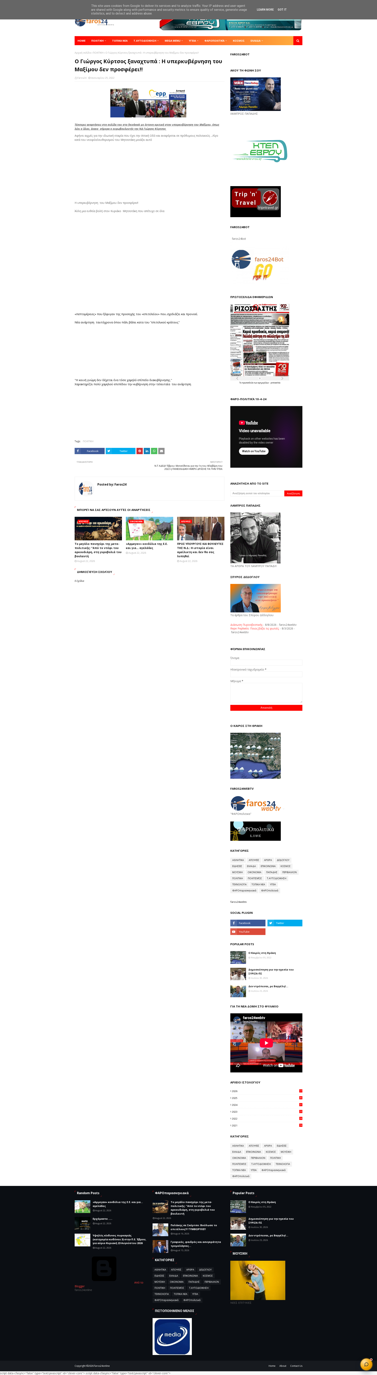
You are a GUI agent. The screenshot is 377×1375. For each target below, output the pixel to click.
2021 (267, 1125)
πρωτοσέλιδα (248, 382)
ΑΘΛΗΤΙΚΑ (238, 860)
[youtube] (247, 931)
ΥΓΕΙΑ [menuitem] (192, 40)
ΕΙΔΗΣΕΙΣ (237, 866)
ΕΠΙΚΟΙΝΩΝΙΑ (268, 866)
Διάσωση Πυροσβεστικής (246, 625)
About (282, 1366)
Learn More (265, 9)
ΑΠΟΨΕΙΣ (254, 860)
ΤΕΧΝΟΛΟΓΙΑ (239, 884)
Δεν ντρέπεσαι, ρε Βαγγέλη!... (268, 986)
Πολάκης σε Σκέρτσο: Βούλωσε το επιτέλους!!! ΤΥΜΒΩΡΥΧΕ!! (194, 1227)
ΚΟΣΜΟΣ (286, 866)
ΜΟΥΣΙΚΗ (237, 872)
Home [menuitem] (81, 40)
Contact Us (296, 1366)
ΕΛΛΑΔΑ (251, 866)
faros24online (102, 1366)
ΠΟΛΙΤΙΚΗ (98, 52)
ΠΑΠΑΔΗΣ (271, 872)
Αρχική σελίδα (83, 52)
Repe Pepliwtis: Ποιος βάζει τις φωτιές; (254, 628)
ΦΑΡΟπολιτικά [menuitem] (214, 40)
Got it (282, 9)
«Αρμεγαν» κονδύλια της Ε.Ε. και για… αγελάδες (147, 546)
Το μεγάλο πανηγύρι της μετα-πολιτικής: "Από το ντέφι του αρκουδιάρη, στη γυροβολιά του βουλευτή (98, 550)
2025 (267, 1098)
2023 (267, 1111)
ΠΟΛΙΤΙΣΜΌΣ (255, 878)
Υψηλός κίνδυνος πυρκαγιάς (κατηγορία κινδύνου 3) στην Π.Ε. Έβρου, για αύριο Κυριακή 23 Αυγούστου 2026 (119, 1239)
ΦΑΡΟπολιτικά (269, 890)
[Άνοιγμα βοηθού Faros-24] (366, 1364)
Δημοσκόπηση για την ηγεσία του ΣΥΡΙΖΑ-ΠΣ (271, 971)
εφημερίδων (263, 382)
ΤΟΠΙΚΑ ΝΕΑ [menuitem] (120, 40)
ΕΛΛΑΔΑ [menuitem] (256, 40)
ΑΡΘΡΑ (268, 860)
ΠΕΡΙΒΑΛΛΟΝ (289, 872)
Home (272, 1366)
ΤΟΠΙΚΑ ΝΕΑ (258, 884)
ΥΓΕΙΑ (273, 884)
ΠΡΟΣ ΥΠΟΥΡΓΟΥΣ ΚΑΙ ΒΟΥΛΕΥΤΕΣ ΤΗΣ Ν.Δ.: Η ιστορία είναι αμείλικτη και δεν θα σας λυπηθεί (200, 550)
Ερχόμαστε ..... (102, 1218)
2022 (267, 1118)
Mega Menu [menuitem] (172, 40)
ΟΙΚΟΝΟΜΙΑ (254, 872)
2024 (267, 1105)
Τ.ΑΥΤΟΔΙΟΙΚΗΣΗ (276, 878)
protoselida (275, 382)
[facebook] (247, 923)
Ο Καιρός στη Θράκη (262, 953)
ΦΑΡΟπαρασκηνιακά (244, 890)
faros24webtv (238, 902)
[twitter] (284, 923)
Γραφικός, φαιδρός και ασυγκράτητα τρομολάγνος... (196, 1244)
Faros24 (81, 78)
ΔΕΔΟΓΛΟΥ (283, 860)
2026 (267, 1091)
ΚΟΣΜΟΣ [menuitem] (239, 40)
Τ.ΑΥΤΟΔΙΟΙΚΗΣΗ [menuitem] (145, 40)
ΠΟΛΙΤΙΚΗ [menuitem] (97, 40)
